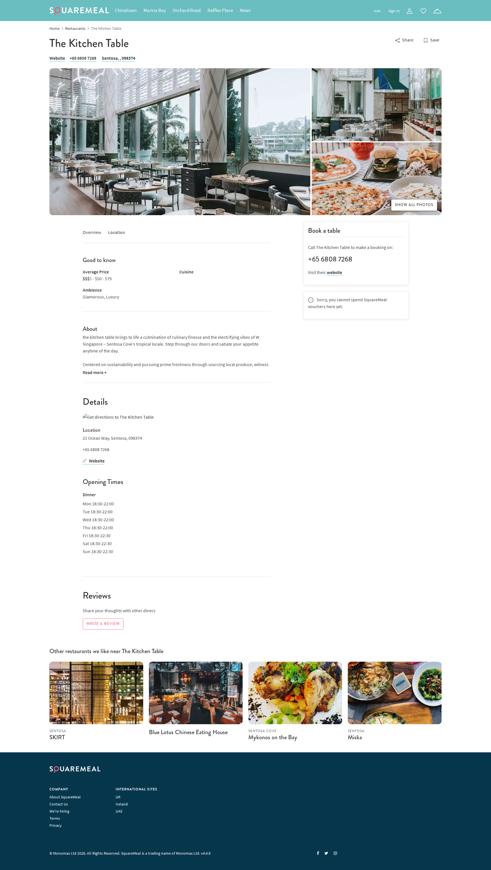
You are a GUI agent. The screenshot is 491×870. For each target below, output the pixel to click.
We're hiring (59, 811)
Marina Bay (154, 10)
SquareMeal (79, 11)
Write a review (103, 623)
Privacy (55, 825)
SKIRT (57, 737)
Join (377, 10)
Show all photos (414, 204)
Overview (92, 232)
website (334, 272)
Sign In (394, 10)
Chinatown (126, 10)
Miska (355, 737)
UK (118, 797)
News (245, 10)
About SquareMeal (65, 797)
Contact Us (58, 804)
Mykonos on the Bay (272, 737)
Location (116, 232)
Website (57, 58)
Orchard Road (187, 10)
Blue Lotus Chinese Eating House (188, 732)
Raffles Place (220, 10)
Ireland (122, 804)
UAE (119, 811)
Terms (54, 818)
